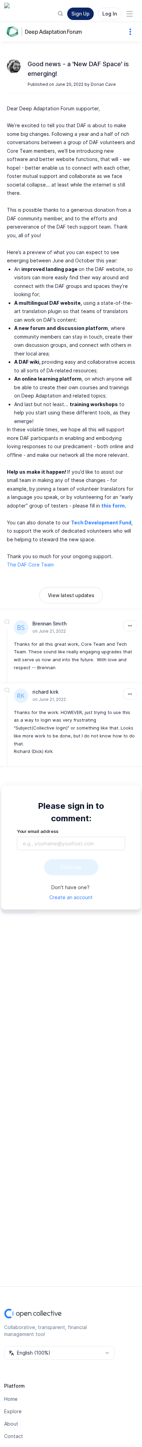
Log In (109, 14)
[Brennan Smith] (21, 627)
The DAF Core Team (30, 564)
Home (11, 1399)
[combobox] (59, 1353)
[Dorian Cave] (14, 66)
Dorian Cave (103, 84)
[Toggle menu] (129, 14)
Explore (13, 1411)
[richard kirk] (21, 696)
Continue (71, 867)
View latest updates (71, 595)
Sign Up (80, 14)
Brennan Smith (49, 623)
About (11, 1424)
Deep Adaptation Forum (53, 31)
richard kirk (45, 692)
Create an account (71, 897)
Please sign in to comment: (71, 812)
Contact (13, 1436)
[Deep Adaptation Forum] (14, 32)
